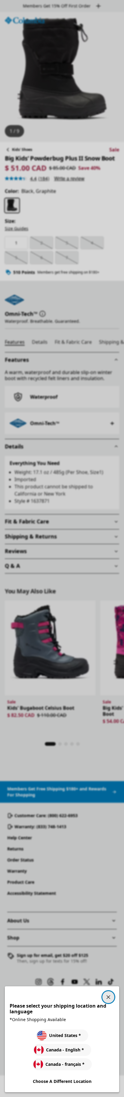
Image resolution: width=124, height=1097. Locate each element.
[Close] (108, 997)
